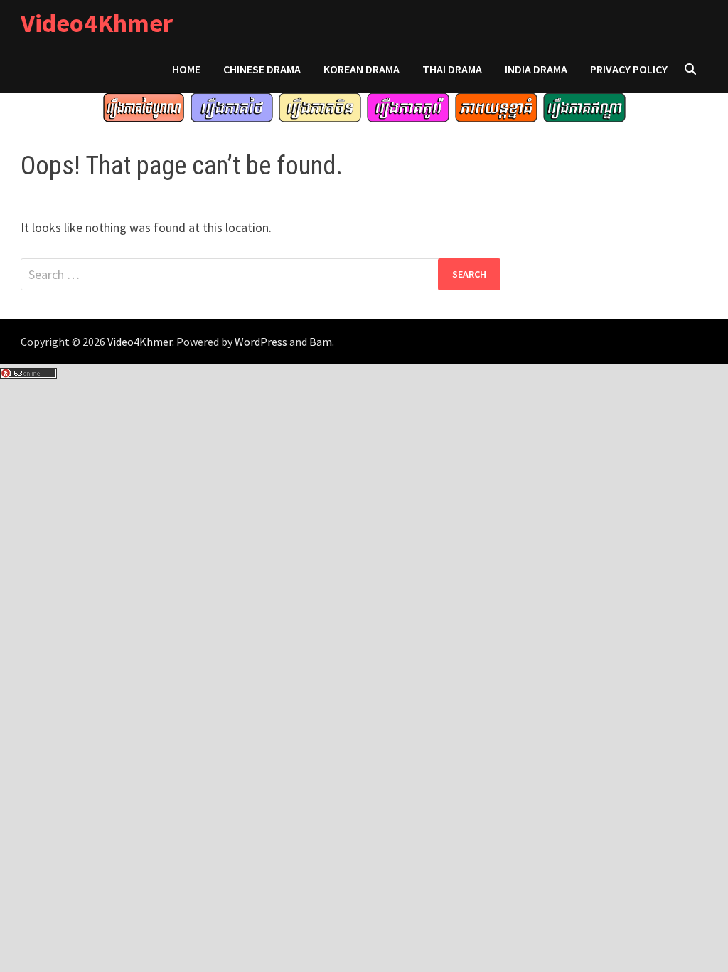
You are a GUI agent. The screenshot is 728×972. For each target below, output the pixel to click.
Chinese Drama (262, 69)
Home (186, 69)
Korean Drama (361, 69)
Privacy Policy (629, 69)
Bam (320, 341)
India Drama (536, 69)
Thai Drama (452, 69)
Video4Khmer (97, 23)
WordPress (261, 341)
